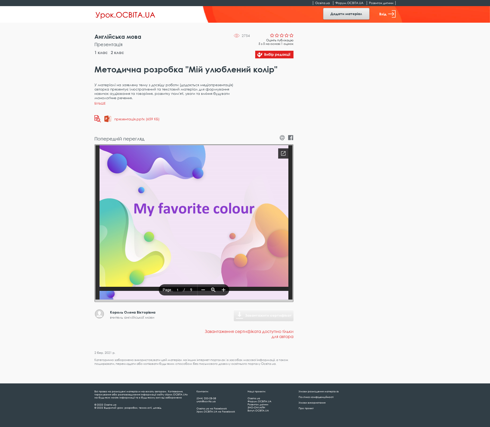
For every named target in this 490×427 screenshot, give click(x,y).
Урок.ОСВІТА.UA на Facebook (216, 411)
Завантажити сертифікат (268, 315)
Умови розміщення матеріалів (319, 391)
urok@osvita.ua (206, 401)
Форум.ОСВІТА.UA (349, 3)
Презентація (108, 44)
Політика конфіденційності (316, 396)
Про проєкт (306, 408)
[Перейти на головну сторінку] (125, 14)
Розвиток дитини (381, 3)
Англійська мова (117, 36)
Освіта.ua (322, 3)
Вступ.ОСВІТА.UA (258, 410)
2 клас (117, 52)
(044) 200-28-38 (206, 398)
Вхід (382, 14)
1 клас (101, 52)
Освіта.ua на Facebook (212, 408)
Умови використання (312, 402)
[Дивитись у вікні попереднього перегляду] (97, 118)
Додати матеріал (346, 13)
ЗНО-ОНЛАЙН (256, 407)
